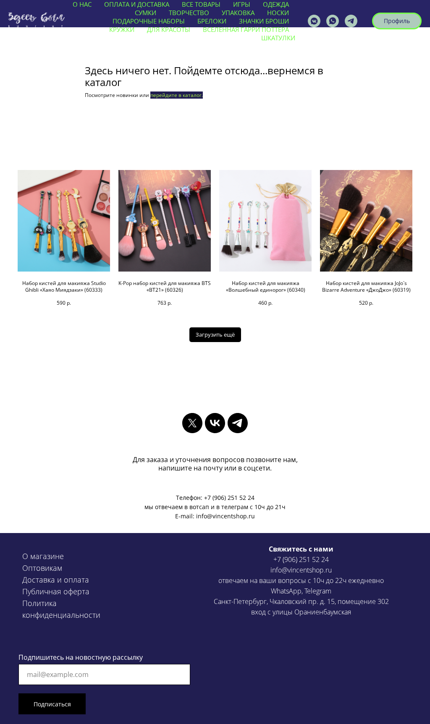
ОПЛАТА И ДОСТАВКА (136, 4)
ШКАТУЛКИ (278, 38)
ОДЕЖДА (276, 4)
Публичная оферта (55, 591)
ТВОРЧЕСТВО (189, 12)
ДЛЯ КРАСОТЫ (168, 29)
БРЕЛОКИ (211, 21)
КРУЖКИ (121, 29)
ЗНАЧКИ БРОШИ (264, 21)
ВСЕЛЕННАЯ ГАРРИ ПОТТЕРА (246, 29)
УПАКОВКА (238, 12)
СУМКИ (145, 12)
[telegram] (238, 423)
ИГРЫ (241, 4)
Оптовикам (42, 568)
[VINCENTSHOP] (351, 21)
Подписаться (52, 704)
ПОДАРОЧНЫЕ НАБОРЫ (149, 21)
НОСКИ (278, 12)
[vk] (215, 423)
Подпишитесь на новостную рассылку (80, 657)
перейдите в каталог (176, 95)
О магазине (43, 556)
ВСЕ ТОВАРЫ (201, 4)
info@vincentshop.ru (301, 570)
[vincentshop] (314, 21)
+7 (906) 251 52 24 (301, 559)
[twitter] (192, 423)
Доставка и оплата (55, 580)
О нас (82, 4)
